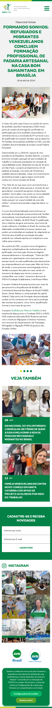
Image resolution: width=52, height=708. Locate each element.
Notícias (32, 22)
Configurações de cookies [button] (26, 694)
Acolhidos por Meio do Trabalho (25, 310)
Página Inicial (21, 22)
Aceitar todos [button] (26, 700)
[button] (21, 371)
